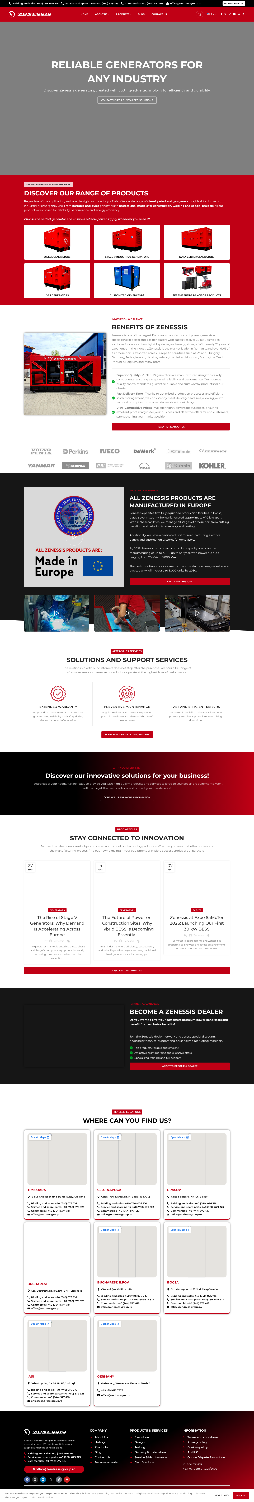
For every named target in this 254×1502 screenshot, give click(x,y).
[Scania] (75, 465)
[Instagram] (35, 1479)
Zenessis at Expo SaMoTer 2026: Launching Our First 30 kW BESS (197, 923)
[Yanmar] (41, 465)
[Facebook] (27, 1479)
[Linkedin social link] (239, 14)
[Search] (199, 14)
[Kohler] (213, 465)
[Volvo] (41, 451)
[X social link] (225, 14)
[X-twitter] (51, 1479)
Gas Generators (57, 295)
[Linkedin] (43, 1479)
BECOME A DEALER (233, 3)
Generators (57, 910)
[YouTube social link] (234, 14)
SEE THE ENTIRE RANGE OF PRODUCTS (197, 295)
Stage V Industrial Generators (127, 256)
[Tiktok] (59, 1479)
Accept (240, 1495)
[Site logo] (30, 14)
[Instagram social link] (230, 14)
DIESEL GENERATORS (57, 256)
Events (196, 910)
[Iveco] (110, 451)
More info (222, 1495)
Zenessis (59, 941)
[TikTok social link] (243, 14)
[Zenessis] (213, 451)
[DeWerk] (144, 451)
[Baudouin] (178, 451)
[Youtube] (67, 1479)
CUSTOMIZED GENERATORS (127, 295)
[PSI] (110, 465)
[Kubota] (178, 465)
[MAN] (144, 465)
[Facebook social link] (221, 14)
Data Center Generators (196, 256)
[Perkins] (75, 451)
